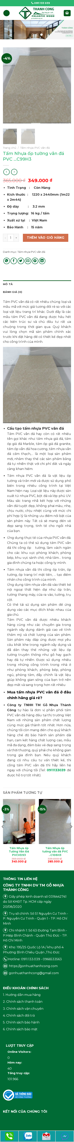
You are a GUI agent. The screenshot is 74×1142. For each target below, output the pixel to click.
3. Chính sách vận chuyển (23, 1009)
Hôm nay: (15, 1062)
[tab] (37, 284)
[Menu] (6, 13)
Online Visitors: (19, 1052)
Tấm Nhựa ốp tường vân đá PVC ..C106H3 (55, 852)
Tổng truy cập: (19, 1073)
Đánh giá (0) (12, 292)
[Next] (64, 86)
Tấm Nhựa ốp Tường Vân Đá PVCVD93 (19, 852)
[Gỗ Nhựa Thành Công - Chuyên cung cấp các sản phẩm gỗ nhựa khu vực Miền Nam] (36, 13)
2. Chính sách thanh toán (22, 1001)
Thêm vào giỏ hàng (45, 237)
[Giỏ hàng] (67, 13)
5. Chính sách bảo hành (21, 1022)
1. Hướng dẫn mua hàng (22, 995)
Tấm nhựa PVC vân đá (35, 147)
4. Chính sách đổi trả (19, 1015)
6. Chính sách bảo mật (20, 1029)
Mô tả (8, 284)
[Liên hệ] (9, 1136)
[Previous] (9, 86)
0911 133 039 (42, 3)
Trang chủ (9, 147)
